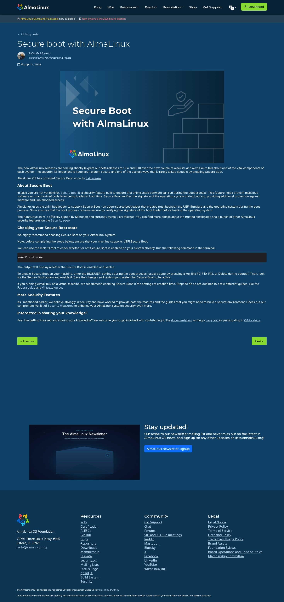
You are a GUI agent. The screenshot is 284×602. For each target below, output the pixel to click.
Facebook (151, 556)
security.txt (89, 560)
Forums (150, 531)
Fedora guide (26, 287)
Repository (88, 543)
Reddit (149, 539)
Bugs (84, 539)
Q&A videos (252, 320)
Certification (90, 526)
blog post (212, 320)
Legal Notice (217, 522)
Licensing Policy (219, 535)
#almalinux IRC (155, 569)
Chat (147, 526)
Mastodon (151, 543)
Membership (90, 552)
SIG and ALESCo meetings (163, 535)
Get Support (212, 7)
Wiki (111, 7)
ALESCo (86, 531)
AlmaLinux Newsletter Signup (168, 449)
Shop (193, 7)
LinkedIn (150, 560)
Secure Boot (68, 192)
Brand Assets (217, 543)
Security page (60, 220)
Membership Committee (226, 556)
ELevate (86, 556)
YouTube (150, 564)
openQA (87, 573)
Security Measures (60, 305)
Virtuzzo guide (52, 287)
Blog (97, 7)
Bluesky (150, 548)
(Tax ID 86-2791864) (108, 589)
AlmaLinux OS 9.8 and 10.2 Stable (40, 18)
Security (86, 581)
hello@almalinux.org (32, 547)
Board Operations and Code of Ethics (235, 552)
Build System (90, 577)
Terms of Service (220, 531)
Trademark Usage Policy (225, 539)
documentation (181, 320)
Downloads (89, 548)
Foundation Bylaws (222, 548)
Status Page (89, 569)
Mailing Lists (90, 564)
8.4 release (93, 178)
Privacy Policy (218, 526)
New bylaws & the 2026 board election (104, 18)
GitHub (86, 535)
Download (256, 6)
